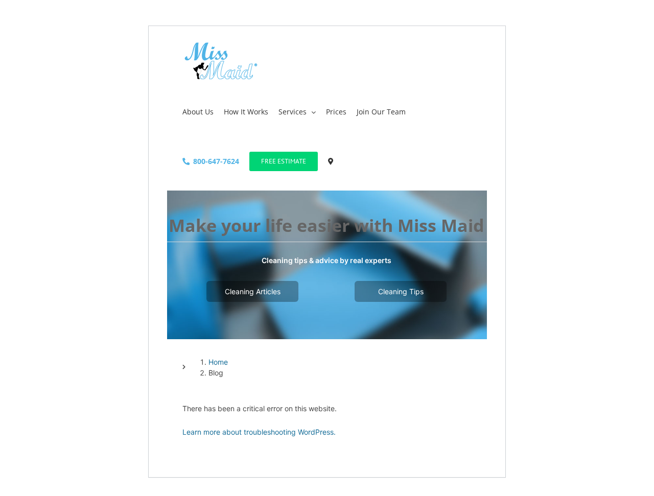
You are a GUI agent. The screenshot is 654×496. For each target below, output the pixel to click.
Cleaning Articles (253, 291)
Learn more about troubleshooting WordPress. (259, 432)
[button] (331, 160)
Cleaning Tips (401, 291)
